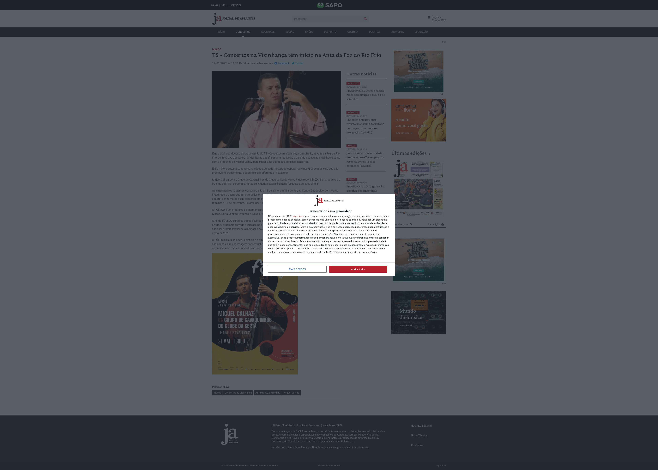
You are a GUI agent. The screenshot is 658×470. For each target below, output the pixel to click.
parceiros (298, 216)
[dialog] (329, 235)
